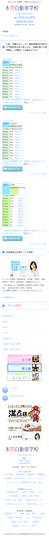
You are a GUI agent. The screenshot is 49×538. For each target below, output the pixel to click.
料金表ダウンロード (20, 526)
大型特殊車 (6, 338)
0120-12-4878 (26, 17)
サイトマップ (12, 482)
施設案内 (31, 474)
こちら (31, 102)
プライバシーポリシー (36, 478)
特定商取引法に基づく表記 (31, 482)
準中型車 (18, 518)
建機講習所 (20, 474)
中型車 (5, 327)
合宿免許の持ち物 (15, 396)
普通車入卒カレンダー (35, 500)
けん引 (5, 121)
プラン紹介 (13, 388)
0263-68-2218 (24, 463)
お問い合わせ (19, 478)
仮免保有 (35, 522)
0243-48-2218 (24, 21)
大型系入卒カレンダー (14, 504)
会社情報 (7, 478)
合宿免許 (12, 36)
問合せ (17, 70)
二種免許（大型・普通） (12, 344)
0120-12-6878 (24, 461)
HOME (33, 526)
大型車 (9, 59)
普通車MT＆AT (8, 316)
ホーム (3, 36)
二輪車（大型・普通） (11, 349)
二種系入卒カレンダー (35, 504)
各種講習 (41, 474)
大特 (4, 59)
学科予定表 (8, 474)
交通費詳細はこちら (10, 297)
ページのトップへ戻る (38, 113)
